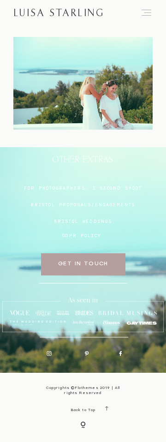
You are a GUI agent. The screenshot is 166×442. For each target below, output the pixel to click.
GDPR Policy (81, 235)
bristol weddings (83, 221)
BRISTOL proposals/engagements (83, 204)
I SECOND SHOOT (117, 188)
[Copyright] (83, 426)
